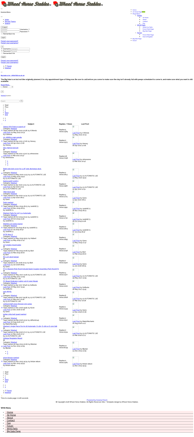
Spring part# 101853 (10, 181)
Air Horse (145, 17)
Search (7, 23)
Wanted (3, 95)
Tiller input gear (9, 192)
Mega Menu (136, 14)
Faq (144, 23)
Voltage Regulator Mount (12, 338)
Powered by (91, 400)
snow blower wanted (11, 358)
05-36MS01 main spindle (12, 137)
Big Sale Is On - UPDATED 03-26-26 (12, 75)
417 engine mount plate (12, 245)
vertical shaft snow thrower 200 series (17, 304)
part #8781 (7, 292)
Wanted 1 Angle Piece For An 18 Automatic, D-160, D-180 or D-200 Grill (30, 326)
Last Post (6, 132)
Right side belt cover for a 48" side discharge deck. (22, 169)
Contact (145, 21)
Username (24, 29)
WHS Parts (141, 25)
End (6, 115)
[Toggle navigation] (1, 8)
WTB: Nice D (8, 234)
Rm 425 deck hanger (11, 257)
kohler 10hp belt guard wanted (14, 314)
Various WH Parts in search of (14, 127)
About (144, 19)
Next (6, 113)
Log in (3, 37)
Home (135, 10)
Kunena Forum (101, 400)
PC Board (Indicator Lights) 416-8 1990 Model (20, 281)
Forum (139, 33)
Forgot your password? (9, 41)
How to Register (148, 37)
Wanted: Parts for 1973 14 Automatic (17, 213)
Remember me (9, 34)
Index (7, 20)
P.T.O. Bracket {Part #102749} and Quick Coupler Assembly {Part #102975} (31, 269)
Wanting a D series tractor (13, 224)
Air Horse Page (139, 12)
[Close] (1, 16)
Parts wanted (8, 202)
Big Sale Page (147, 31)
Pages (139, 16)
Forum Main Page (148, 35)
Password (23, 32)
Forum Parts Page (148, 29)
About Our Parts (147, 27)
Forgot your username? (9, 43)
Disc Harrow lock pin (10, 148)
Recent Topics (10, 21)
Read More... (5, 85)
